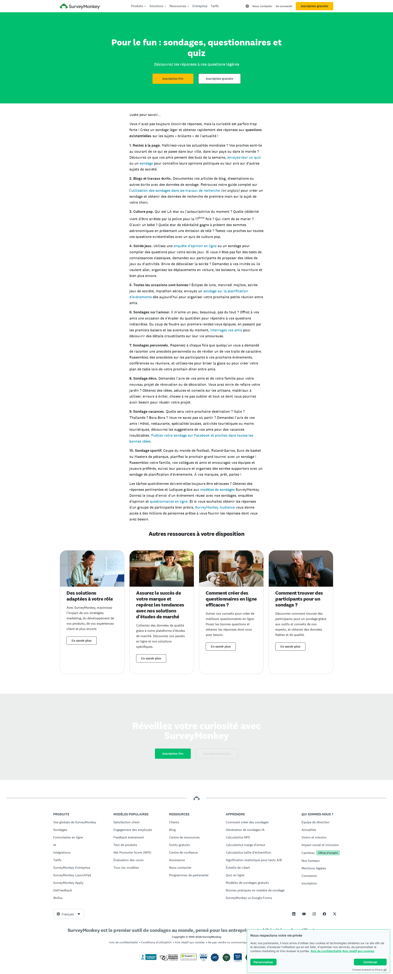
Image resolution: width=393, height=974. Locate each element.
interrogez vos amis (226, 330)
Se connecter (284, 6)
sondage (146, 163)
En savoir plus (81, 641)
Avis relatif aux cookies (358, 951)
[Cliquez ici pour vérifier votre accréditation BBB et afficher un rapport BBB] (148, 959)
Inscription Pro (173, 79)
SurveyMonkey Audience (215, 507)
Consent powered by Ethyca (367, 969)
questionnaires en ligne (168, 501)
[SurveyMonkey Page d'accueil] (80, 6)
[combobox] (68, 914)
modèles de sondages (217, 489)
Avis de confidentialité (326, 951)
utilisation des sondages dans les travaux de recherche (175, 190)
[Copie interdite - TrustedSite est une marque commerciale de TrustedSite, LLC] (188, 959)
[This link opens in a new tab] (294, 914)
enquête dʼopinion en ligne (195, 245)
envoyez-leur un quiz (244, 157)
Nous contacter (262, 6)
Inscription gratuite (314, 6)
